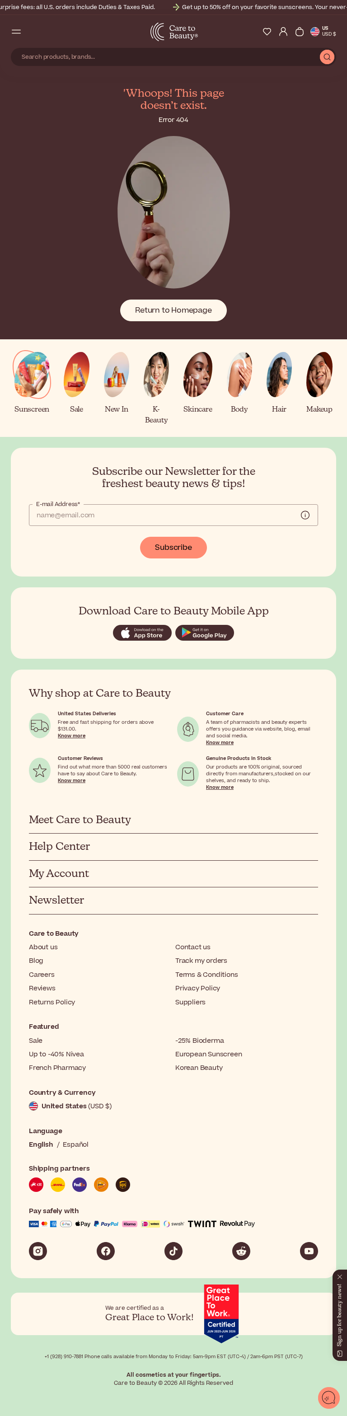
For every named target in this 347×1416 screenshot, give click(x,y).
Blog (36, 961)
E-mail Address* (58, 504)
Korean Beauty (198, 1068)
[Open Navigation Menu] (16, 31)
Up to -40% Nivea (56, 1054)
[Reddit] (241, 1251)
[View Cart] (299, 31)
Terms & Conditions (206, 975)
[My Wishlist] (267, 31)
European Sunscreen (208, 1054)
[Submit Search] (327, 57)
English (41, 1144)
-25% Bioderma (199, 1041)
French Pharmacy (57, 1068)
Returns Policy (52, 1002)
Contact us (193, 947)
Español (76, 1144)
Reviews (42, 988)
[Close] (340, 1275)
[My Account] (283, 31)
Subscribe (173, 547)
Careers (42, 975)
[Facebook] (106, 1251)
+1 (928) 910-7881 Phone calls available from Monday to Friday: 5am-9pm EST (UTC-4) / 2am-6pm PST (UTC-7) (174, 1356)
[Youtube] (309, 1251)
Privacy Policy (197, 988)
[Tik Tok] (173, 1251)
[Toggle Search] (32, 31)
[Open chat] (329, 1398)
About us (43, 947)
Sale (35, 1041)
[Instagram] (38, 1251)
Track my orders (201, 961)
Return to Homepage (173, 310)
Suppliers (190, 1002)
